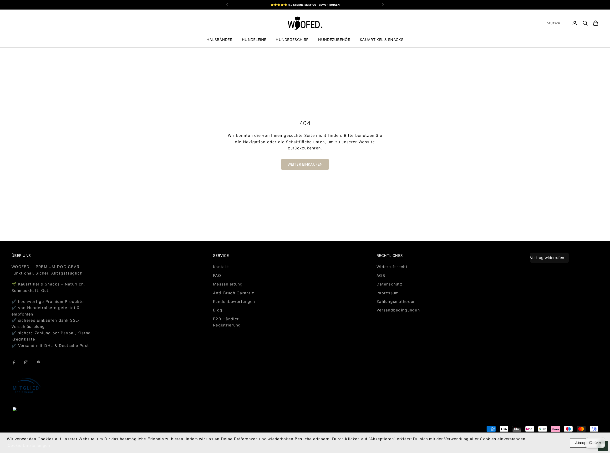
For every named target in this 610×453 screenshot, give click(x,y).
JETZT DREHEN (361, 253)
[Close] (385, 169)
